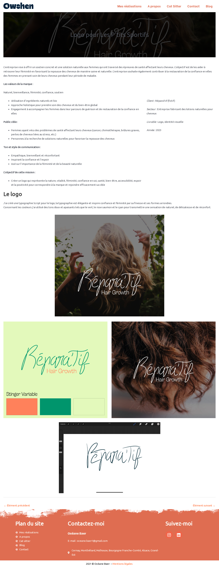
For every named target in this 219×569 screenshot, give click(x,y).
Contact (193, 6)
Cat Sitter (174, 6)
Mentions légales (123, 563)
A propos (154, 6)
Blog (209, 6)
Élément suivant (204, 505)
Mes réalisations (129, 6)
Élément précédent (17, 505)
